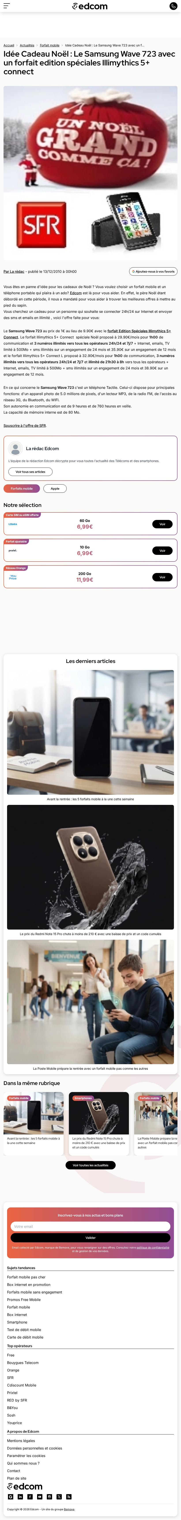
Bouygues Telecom (23, 1362)
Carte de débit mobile (25, 1337)
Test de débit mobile (24, 1329)
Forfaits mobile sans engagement (34, 1292)
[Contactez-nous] (173, 6)
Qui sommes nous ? (23, 1463)
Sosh (11, 1415)
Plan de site (16, 1478)
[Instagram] (49, 1496)
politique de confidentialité (153, 1247)
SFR (10, 1377)
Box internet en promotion (28, 1284)
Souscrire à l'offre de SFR (25, 425)
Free (10, 1355)
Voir (162, 524)
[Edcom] (89, 6)
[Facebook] (30, 1496)
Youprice (14, 1423)
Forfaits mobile (22, 489)
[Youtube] (39, 1496)
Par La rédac (14, 271)
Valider (91, 1238)
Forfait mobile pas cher (26, 1277)
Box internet (17, 1314)
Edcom (76, 293)
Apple (55, 489)
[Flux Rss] (68, 1496)
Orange (13, 1370)
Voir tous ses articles (30, 472)
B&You (12, 1407)
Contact (13, 1470)
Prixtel (12, 1392)
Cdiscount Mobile (21, 1385)
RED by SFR (17, 1400)
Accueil (9, 45)
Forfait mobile (49, 45)
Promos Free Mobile (24, 1299)
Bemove (69, 1509)
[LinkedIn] (20, 1496)
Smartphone (17, 1322)
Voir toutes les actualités (90, 1165)
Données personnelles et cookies (34, 1448)
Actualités (27, 45)
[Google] (10, 1496)
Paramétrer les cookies (26, 1455)
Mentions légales (21, 1440)
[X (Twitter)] (59, 1496)
